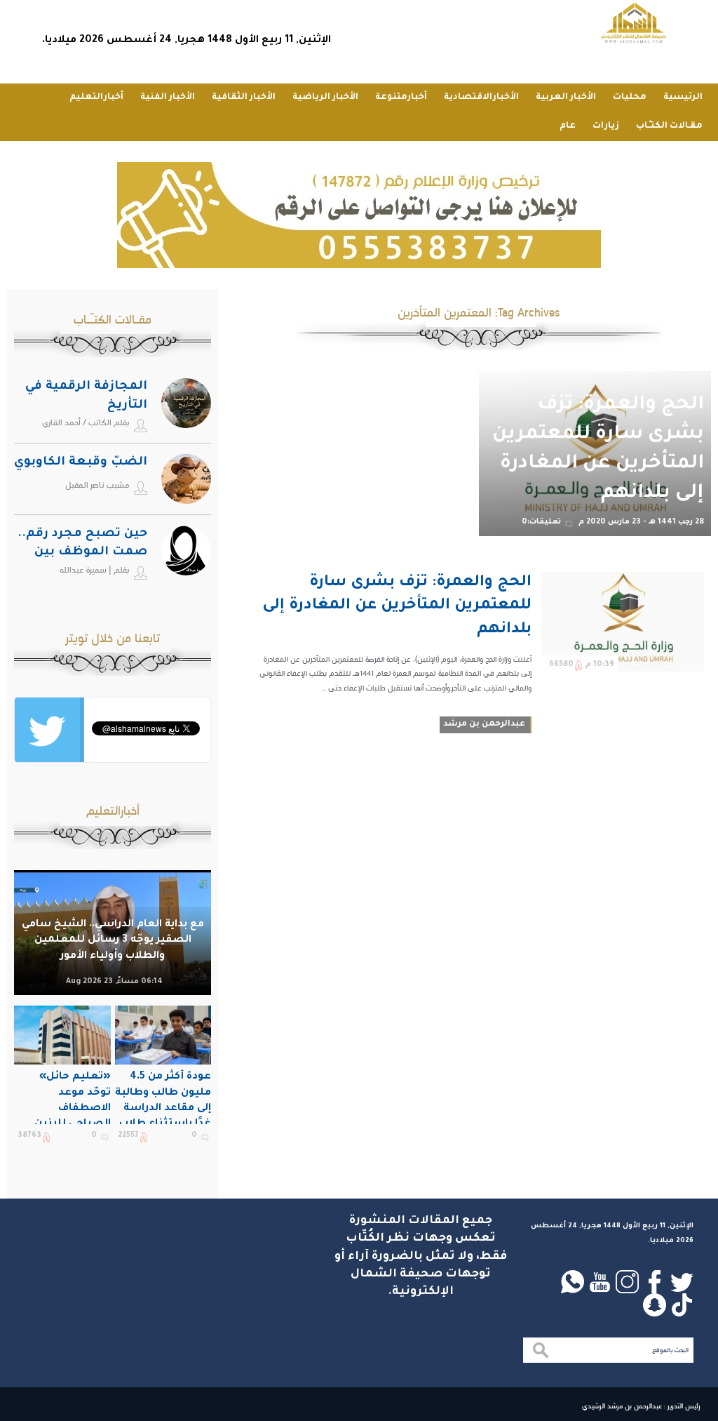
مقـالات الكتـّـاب (669, 126)
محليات (629, 97)
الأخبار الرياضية (325, 97)
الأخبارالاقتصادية (481, 97)
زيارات (605, 126)
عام (568, 126)
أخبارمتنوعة (401, 97)
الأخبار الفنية (167, 97)
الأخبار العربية (566, 97)
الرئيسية (683, 97)
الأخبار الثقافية (244, 97)
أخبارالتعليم (96, 97)
